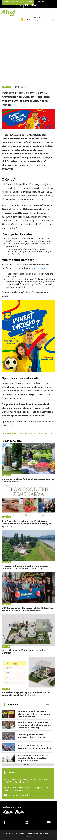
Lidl (51, 433)
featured (19, 433)
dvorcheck (7, 433)
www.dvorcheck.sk (38, 268)
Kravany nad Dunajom (36, 433)
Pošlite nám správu (17, 795)
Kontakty (40, 1)
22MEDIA (28, 836)
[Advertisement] (28, 53)
